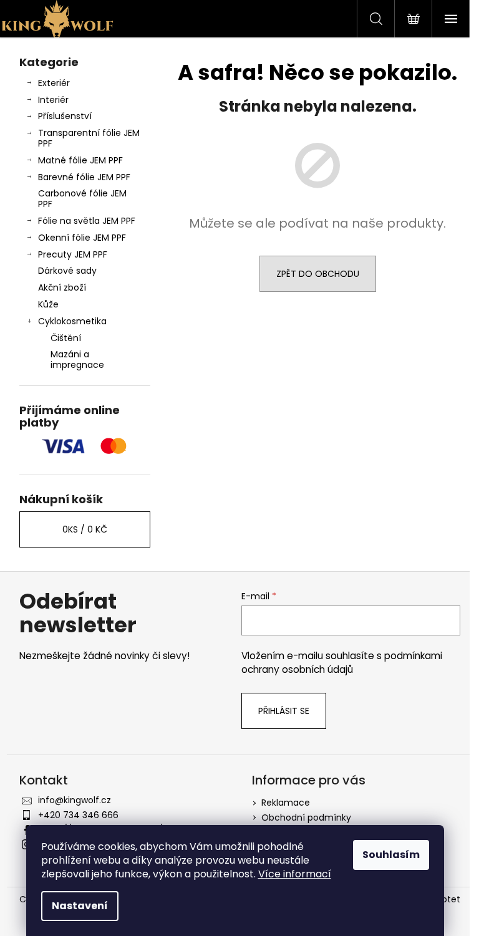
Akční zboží (62, 287)
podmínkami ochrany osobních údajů (341, 662)
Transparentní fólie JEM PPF (89, 138)
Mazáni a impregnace (77, 359)
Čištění (66, 338)
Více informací (294, 874)
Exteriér (54, 83)
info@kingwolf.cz (74, 800)
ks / (84, 529)
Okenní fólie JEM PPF (82, 237)
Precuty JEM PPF (72, 254)
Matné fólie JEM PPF (80, 160)
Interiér (53, 100)
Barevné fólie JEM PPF (84, 177)
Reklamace (285, 802)
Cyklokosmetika (72, 321)
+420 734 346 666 (78, 815)
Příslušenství (65, 116)
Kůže (48, 304)
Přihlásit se (283, 711)
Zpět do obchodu (317, 274)
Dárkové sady (67, 270)
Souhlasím (391, 854)
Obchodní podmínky (306, 817)
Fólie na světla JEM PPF (86, 221)
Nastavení (80, 906)
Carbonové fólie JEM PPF (82, 198)
